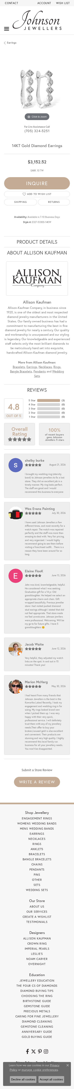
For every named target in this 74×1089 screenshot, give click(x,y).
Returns (54, 202)
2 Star (32, 412)
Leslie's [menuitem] (37, 954)
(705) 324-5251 (37, 131)
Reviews (37, 390)
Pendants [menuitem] (37, 869)
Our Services (37, 912)
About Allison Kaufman (37, 252)
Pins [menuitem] (37, 874)
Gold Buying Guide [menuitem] (37, 1037)
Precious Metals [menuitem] (37, 1011)
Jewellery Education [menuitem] (37, 980)
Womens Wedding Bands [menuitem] (37, 823)
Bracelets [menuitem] (37, 854)
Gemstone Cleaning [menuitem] (37, 1026)
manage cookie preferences (40, 1069)
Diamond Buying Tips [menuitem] (36, 991)
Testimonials (37, 922)
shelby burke (34, 460)
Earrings (11, 42)
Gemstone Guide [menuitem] (37, 1006)
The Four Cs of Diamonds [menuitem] (37, 986)
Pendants (40, 371)
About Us (37, 906)
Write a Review (37, 782)
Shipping (20, 202)
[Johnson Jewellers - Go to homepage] (37, 20)
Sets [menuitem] (37, 885)
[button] (44, 3)
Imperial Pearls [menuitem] (37, 949)
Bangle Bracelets (21, 371)
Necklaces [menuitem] (36, 839)
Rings (57, 367)
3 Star (32, 408)
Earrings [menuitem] (37, 834)
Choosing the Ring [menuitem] (37, 996)
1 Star (32, 416)
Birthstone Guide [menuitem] (37, 1001)
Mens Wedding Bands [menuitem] (37, 828)
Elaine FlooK (34, 571)
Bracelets (19, 367)
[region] (37, 89)
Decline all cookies (23, 1079)
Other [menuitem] (37, 880)
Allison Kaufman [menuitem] (37, 938)
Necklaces (45, 367)
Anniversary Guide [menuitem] (37, 1032)
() (63, 400)
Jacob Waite (34, 644)
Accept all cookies (51, 1079)
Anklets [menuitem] (37, 849)
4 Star (32, 404)
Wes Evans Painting (40, 508)
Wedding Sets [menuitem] (37, 890)
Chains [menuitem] (37, 864)
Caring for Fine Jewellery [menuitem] (37, 1016)
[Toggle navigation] (6, 29)
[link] (11, 3)
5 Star (32, 400)
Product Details (37, 242)
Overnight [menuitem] (36, 964)
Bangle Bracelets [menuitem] (37, 859)
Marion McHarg (36, 682)
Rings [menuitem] (37, 844)
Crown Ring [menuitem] (37, 943)
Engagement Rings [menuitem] (37, 818)
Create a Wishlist (37, 917)
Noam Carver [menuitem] (37, 959)
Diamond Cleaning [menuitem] (37, 1021)
